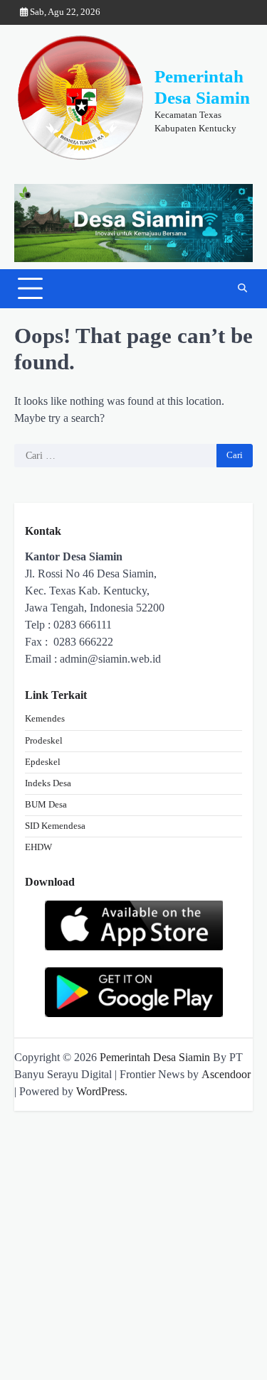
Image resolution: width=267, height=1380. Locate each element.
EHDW (38, 847)
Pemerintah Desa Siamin (155, 1057)
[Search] (242, 288)
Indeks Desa (48, 783)
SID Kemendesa (55, 826)
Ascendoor (226, 1074)
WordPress (100, 1091)
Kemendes (45, 719)
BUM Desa (46, 805)
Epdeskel (43, 762)
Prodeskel (44, 741)
